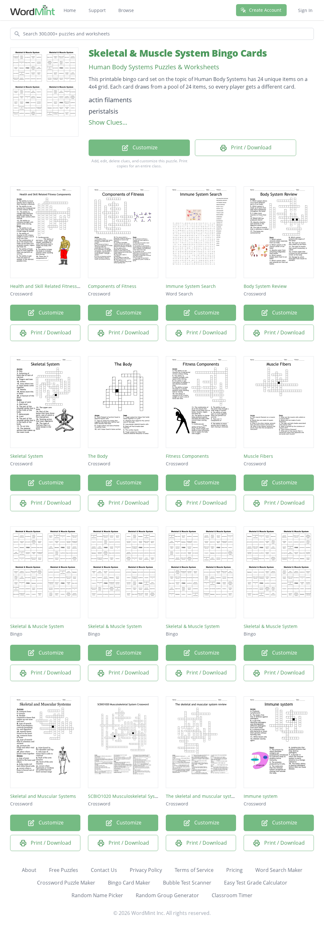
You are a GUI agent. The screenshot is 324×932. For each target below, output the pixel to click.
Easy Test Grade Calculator (255, 882)
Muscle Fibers (258, 456)
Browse (126, 10)
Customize (144, 147)
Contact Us (104, 870)
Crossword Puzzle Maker (66, 882)
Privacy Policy (146, 870)
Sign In (305, 10)
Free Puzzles (63, 870)
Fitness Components (187, 456)
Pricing (234, 870)
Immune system (260, 796)
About (29, 870)
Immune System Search (191, 286)
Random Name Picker (97, 895)
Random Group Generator (167, 895)
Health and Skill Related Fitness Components (57, 286)
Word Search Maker (278, 870)
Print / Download (250, 147)
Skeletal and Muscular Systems (43, 796)
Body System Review (265, 286)
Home (70, 10)
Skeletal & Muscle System (37, 626)
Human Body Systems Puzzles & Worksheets (154, 67)
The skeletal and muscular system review (209, 796)
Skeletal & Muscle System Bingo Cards (178, 53)
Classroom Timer (232, 895)
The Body (98, 456)
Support (97, 10)
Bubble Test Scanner (187, 882)
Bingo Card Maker (129, 882)
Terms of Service (194, 870)
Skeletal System (26, 456)
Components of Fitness (112, 286)
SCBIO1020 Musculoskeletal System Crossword (137, 796)
